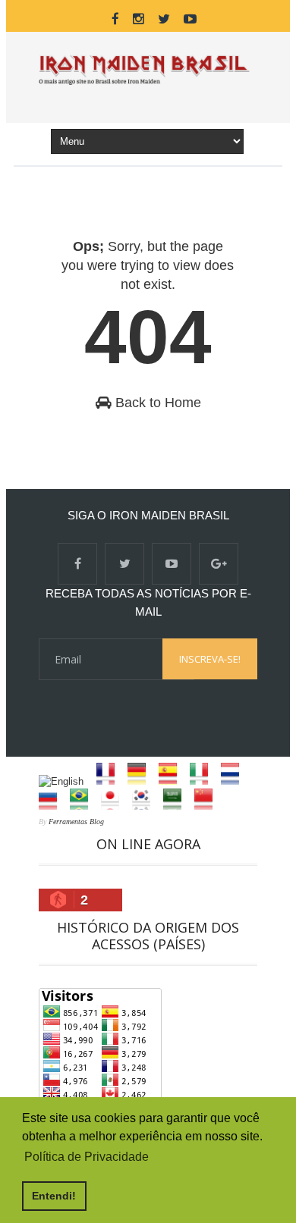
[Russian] (53, 806)
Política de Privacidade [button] (86, 1156)
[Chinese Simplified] (208, 806)
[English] (66, 781)
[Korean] (146, 806)
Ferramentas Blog (76, 821)
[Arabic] (177, 806)
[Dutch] (235, 781)
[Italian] (204, 781)
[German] (142, 781)
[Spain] (173, 781)
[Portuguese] (84, 806)
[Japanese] (115, 806)
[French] (110, 781)
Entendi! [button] (54, 1196)
